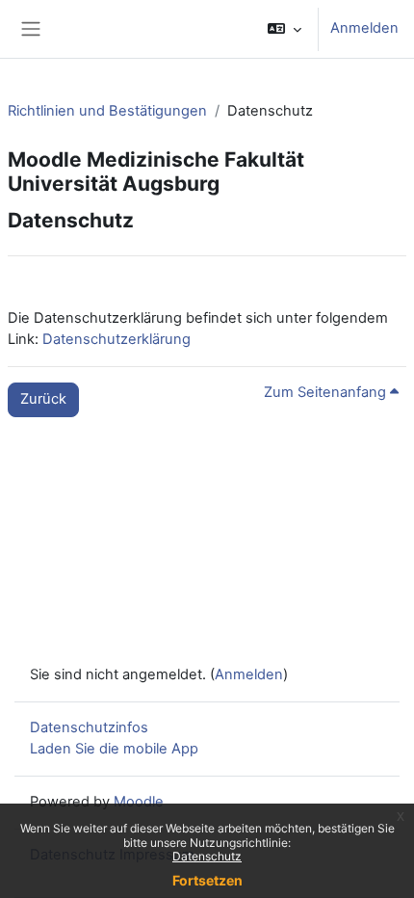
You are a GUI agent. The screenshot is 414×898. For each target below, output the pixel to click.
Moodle (139, 801)
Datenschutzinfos (89, 727)
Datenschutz (207, 856)
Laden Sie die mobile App (114, 748)
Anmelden (364, 28)
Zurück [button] (43, 399)
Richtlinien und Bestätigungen (107, 110)
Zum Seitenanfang (327, 392)
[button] (284, 29)
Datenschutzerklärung (116, 339)
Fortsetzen (207, 880)
